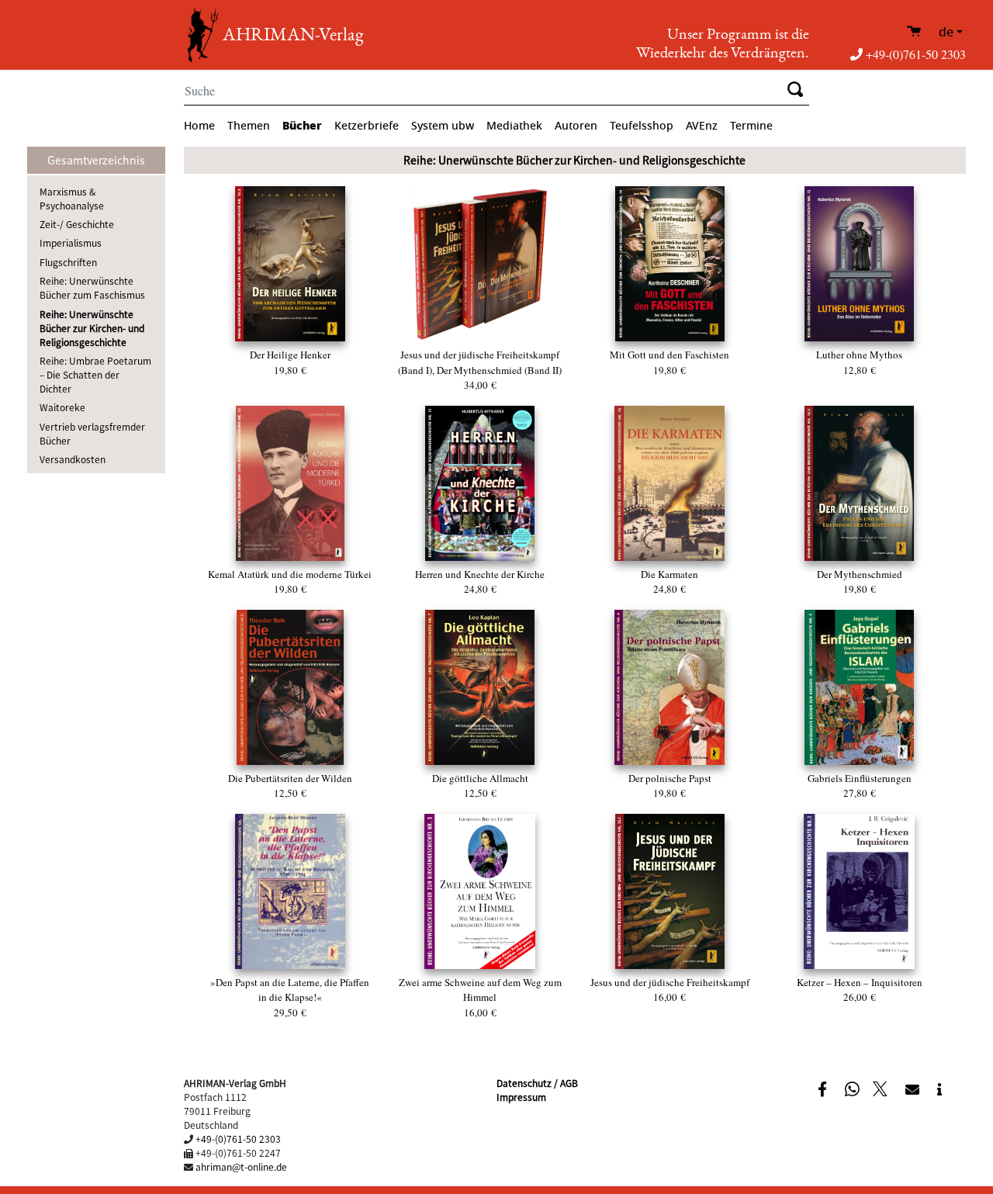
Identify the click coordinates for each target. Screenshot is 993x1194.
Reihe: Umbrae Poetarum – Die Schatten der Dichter (95, 374)
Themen (248, 126)
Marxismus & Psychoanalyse (72, 198)
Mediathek (514, 126)
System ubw (442, 126)
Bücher (302, 125)
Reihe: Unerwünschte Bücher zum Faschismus (92, 287)
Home (199, 126)
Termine (751, 126)
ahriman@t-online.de (241, 1166)
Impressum (521, 1096)
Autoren (576, 126)
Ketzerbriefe (366, 126)
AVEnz (702, 126)
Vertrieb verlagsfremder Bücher (92, 433)
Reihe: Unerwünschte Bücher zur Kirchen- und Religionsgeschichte (92, 327)
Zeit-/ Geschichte (77, 223)
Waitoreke (62, 407)
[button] (824, 1087)
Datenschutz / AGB (537, 1082)
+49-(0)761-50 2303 (916, 54)
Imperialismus (71, 242)
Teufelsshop (641, 126)
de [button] (946, 32)
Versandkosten (73, 458)
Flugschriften (68, 261)
